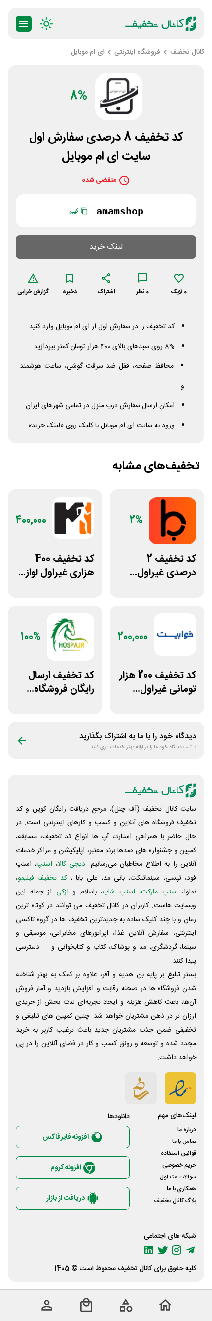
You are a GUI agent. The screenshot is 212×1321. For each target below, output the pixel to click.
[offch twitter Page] (163, 1250)
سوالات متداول (178, 1177)
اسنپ (44, 864)
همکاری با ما (181, 1189)
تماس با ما (184, 1141)
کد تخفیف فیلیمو (42, 878)
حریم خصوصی (179, 1165)
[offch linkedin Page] (149, 1250)
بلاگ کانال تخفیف (175, 1201)
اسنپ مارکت (159, 892)
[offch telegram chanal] (190, 1250)
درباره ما (186, 1130)
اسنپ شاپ (119, 892)
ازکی (62, 892)
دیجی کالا (71, 864)
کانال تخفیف (135, 1269)
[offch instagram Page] (176, 1250)
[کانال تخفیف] (160, 24)
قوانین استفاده (178, 1153)
